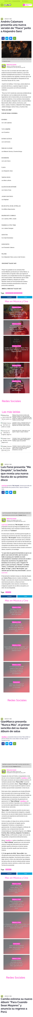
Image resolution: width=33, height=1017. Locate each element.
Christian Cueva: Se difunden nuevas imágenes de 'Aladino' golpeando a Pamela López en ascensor (21, 439)
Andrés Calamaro (18, 293)
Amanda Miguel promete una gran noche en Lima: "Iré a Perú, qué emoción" (16, 963)
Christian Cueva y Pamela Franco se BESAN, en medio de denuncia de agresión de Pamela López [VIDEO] (21, 424)
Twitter (25, 297)
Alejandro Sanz (9, 293)
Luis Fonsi (4, 485)
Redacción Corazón (11, 64)
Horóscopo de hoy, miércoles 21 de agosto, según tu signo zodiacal (21, 431)
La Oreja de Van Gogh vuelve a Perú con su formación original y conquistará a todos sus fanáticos (16, 386)
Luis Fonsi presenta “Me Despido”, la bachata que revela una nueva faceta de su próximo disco (16, 312)
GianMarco (8, 869)
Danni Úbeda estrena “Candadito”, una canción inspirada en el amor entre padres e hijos (16, 371)
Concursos (16, 682)
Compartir (9, 297)
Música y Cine (8, 18)
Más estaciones (25, 1)
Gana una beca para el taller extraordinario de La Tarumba (16, 685)
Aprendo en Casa (8, 1)
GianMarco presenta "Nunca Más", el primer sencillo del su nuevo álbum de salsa (16, 328)
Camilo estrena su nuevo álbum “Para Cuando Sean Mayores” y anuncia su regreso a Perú (16, 349)
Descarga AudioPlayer (16, 1)
